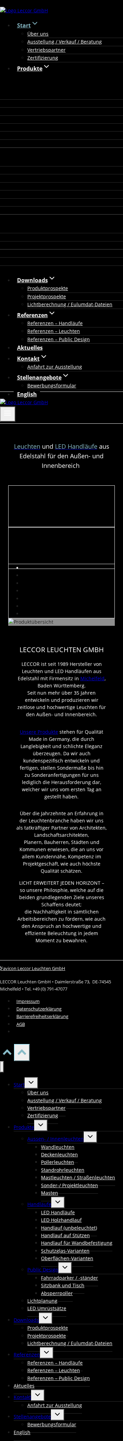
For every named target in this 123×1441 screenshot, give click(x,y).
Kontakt (22, 1397)
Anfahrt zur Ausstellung (54, 366)
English (27, 394)
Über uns (38, 33)
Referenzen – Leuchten (53, 331)
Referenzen (27, 1354)
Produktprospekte (47, 288)
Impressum (28, 1001)
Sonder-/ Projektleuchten (69, 1185)
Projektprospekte (46, 296)
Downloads (26, 1320)
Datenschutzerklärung (39, 1009)
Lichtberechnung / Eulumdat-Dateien (69, 304)
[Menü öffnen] (7, 414)
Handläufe (39, 1204)
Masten (49, 1193)
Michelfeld (92, 678)
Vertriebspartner (46, 50)
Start (19, 1084)
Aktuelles (30, 347)
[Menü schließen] (2, 1066)
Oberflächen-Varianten (67, 1258)
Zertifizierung (42, 57)
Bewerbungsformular (51, 385)
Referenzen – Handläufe (55, 323)
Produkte (24, 1127)
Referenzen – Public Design (58, 339)
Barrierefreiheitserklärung (42, 1016)
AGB (20, 1024)
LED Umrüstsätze (46, 1308)
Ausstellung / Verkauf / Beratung (64, 41)
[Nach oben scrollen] (7, 1054)
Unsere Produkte (39, 732)
